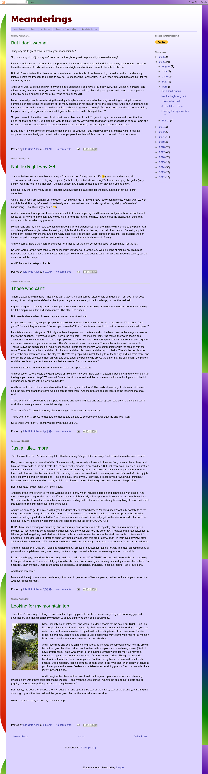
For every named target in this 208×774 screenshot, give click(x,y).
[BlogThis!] (87, 149)
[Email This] (84, 149)
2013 (162, 172)
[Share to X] (90, 149)
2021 (162, 137)
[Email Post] (78, 149)
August (166, 66)
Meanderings (41, 18)
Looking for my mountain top (40, 605)
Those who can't (27, 288)
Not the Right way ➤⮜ (33, 166)
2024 (162, 127)
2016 (162, 157)
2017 (162, 152)
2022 (162, 132)
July (165, 71)
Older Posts (140, 736)
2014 (162, 167)
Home (32, 29)
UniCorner (45, 29)
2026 (162, 57)
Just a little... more (29, 447)
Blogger (120, 767)
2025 (162, 62)
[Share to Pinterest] (95, 149)
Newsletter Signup (89, 29)
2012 (162, 177)
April (165, 86)
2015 (162, 162)
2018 (162, 147)
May (165, 81)
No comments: (64, 149)
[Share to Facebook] (93, 149)
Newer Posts (20, 736)
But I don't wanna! (29, 42)
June (165, 76)
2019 (162, 142)
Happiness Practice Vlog (65, 29)
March (166, 120)
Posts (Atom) (88, 747)
